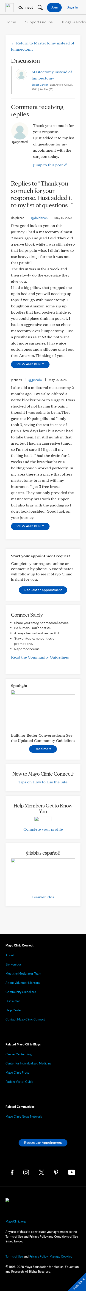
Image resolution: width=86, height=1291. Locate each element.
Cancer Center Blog (19, 1054)
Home (11, 21)
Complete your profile (43, 829)
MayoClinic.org (16, 1221)
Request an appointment (43, 590)
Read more (43, 749)
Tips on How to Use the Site (43, 782)
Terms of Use (14, 1256)
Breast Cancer (40, 84)
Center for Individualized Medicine (28, 1063)
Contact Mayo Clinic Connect (25, 1019)
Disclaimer (13, 1001)
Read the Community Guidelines (40, 657)
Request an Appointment (43, 1142)
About (10, 955)
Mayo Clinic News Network (24, 1116)
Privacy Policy (38, 1256)
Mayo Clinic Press (17, 1072)
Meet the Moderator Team (23, 973)
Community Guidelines (21, 992)
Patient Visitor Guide (19, 1081)
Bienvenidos (43, 896)
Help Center (14, 1010)
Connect (25, 7)
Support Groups (39, 21)
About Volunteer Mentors (23, 983)
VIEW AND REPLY (30, 364)
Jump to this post (48, 164)
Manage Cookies (61, 1256)
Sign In (72, 7)
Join (54, 7)
